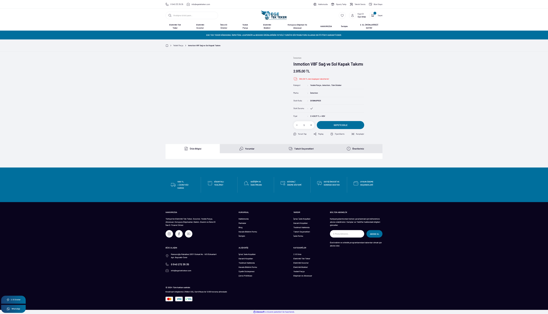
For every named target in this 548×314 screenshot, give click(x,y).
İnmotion (314, 93)
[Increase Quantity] (312, 125)
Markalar (242, 223)
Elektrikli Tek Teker (301, 258)
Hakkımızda (244, 219)
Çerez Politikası (245, 275)
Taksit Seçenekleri (301, 231)
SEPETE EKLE (340, 125)
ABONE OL (374, 234)
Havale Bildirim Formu (248, 231)
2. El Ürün (297, 254)
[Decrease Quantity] (295, 125)
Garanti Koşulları (300, 223)
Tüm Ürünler (336, 85)
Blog (240, 227)
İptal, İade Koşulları (301, 219)
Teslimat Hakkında (301, 227)
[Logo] (274, 15)
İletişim (242, 236)
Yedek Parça (315, 85)
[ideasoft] (259, 312)
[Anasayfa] (167, 45)
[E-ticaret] (273, 312)
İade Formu (298, 236)
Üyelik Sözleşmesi (246, 271)
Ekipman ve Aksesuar (302, 275)
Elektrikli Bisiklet (300, 267)
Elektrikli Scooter (301, 263)
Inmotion (326, 85)
